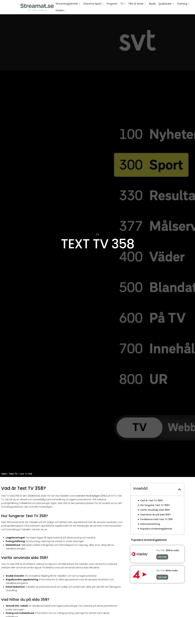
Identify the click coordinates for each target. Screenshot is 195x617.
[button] (179, 489)
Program (112, 3)
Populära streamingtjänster (156, 528)
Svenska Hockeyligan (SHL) (91, 495)
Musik (152, 3)
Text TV (13, 473)
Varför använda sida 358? (155, 510)
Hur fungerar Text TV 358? (155, 505)
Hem (4, 473)
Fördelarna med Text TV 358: (156, 519)
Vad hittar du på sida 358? (155, 514)
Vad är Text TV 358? (151, 500)
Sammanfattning (150, 524)
